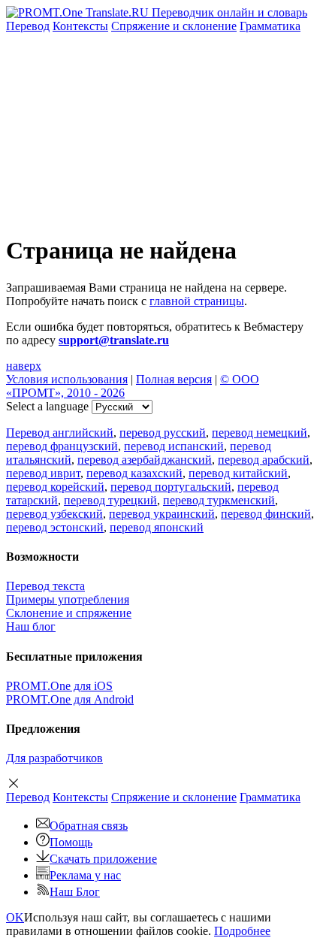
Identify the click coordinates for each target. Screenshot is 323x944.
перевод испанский (174, 446)
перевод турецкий (110, 500)
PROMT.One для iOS (59, 685)
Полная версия (174, 379)
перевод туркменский (219, 500)
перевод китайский (238, 473)
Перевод (28, 26)
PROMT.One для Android (70, 699)
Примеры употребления (67, 599)
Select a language (47, 406)
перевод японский (157, 527)
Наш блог (31, 626)
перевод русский (162, 432)
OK (15, 917)
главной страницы (196, 301)
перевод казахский (134, 473)
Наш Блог (75, 891)
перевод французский (62, 446)
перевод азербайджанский (144, 459)
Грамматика (270, 26)
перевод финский (266, 513)
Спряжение (174, 26)
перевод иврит (43, 473)
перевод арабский (263, 459)
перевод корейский (55, 486)
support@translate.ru (114, 340)
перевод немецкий (259, 432)
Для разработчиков (54, 758)
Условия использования (67, 379)
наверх (23, 365)
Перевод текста (45, 585)
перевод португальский (170, 486)
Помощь (71, 842)
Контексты (80, 26)
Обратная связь (89, 825)
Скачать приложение (103, 858)
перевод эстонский (55, 527)
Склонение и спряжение (68, 613)
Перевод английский (59, 432)
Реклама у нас (85, 875)
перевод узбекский (54, 513)
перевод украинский (162, 513)
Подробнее (242, 930)
